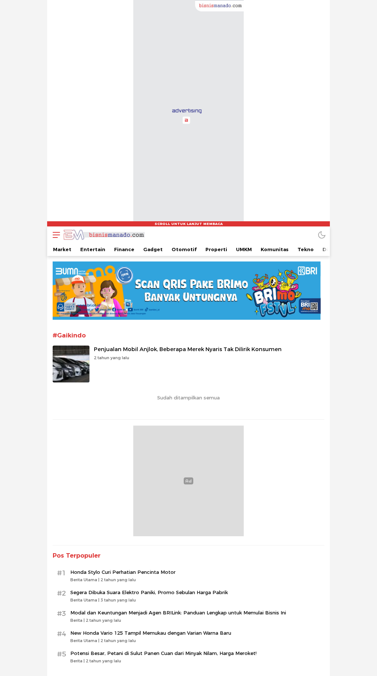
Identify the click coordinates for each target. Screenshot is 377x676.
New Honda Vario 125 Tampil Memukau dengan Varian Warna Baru (150, 633)
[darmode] (322, 234)
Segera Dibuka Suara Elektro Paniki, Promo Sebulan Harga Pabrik (149, 592)
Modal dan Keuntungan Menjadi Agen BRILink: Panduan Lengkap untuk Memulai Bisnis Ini (178, 613)
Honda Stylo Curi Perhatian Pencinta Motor (123, 572)
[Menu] (54, 234)
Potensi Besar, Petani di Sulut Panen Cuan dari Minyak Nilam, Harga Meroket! (163, 653)
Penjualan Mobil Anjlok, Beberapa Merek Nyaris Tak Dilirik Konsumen (188, 349)
